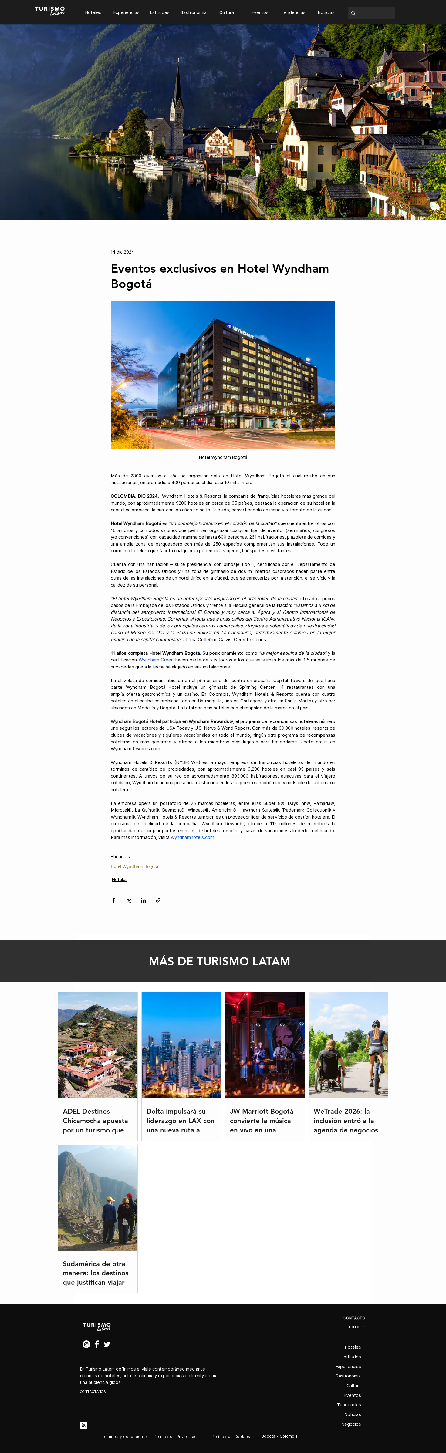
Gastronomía (348, 1376)
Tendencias (349, 1405)
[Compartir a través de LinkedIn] (143, 900)
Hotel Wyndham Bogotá (134, 866)
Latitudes (351, 1357)
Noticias (353, 1415)
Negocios (351, 1424)
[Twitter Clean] (107, 1344)
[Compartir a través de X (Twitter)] (128, 900)
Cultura (354, 1386)
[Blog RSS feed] (83, 1425)
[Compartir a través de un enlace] (158, 900)
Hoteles (119, 879)
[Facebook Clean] (96, 1344)
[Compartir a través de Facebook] (114, 900)
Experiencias (348, 1367)
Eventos (352, 1396)
